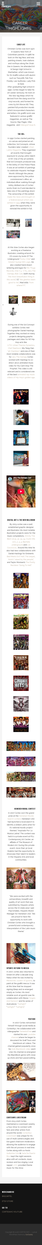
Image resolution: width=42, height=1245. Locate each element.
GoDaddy (29, 1235)
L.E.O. (15, 1165)
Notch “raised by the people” (20, 559)
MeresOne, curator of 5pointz (19, 981)
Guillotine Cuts (13, 1153)
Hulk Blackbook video (20, 1049)
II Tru (25, 271)
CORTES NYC (6, 6)
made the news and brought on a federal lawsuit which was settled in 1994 (21, 200)
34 (24, 539)
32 (18, 539)
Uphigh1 (21, 1004)
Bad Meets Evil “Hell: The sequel (21, 556)
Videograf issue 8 (27, 125)
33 (21, 539)
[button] (39, 3)
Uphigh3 (20, 1007)
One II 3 (18, 271)
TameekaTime (26, 1031)
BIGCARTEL (7, 1196)
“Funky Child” (25, 259)
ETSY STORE (7, 1201)
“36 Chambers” (13, 351)
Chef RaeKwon (14, 348)
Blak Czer (19, 274)
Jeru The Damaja (19, 357)
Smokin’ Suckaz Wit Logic (19, 262)
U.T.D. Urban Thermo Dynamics (20, 345)
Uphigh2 (10, 1007)
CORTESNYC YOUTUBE (12, 1212)
